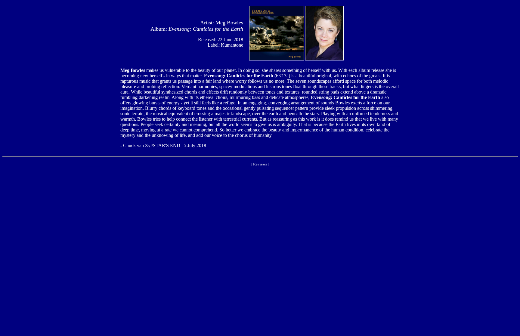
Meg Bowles (229, 23)
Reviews (260, 164)
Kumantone (232, 45)
